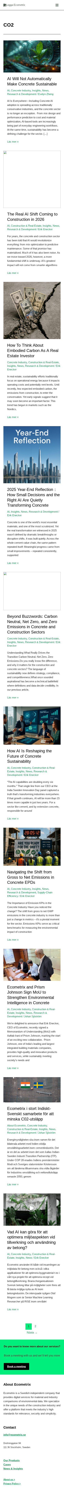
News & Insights (13, 1468)
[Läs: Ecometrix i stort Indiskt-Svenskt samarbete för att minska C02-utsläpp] (32, 1089)
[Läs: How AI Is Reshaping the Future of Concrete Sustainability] (32, 725)
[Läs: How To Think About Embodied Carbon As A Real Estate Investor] (32, 310)
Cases (7, 1464)
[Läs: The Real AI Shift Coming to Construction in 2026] (32, 179)
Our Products (11, 1460)
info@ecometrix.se (14, 1434)
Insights (36, 90)
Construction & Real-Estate (26, 225)
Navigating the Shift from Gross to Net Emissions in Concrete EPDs (30, 877)
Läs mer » (12, 142)
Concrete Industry (21, 90)
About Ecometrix (16, 1125)
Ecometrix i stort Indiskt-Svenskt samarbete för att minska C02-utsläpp (30, 1113)
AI (8, 90)
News (45, 90)
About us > (9, 1479)
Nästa (32, 1332)
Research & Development (21, 94)
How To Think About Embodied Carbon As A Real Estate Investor (32, 350)
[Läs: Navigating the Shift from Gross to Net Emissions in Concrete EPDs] (32, 846)
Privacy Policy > (12, 1483)
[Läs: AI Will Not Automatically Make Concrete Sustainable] (32, 56)
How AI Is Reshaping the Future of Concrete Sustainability (29, 756)
